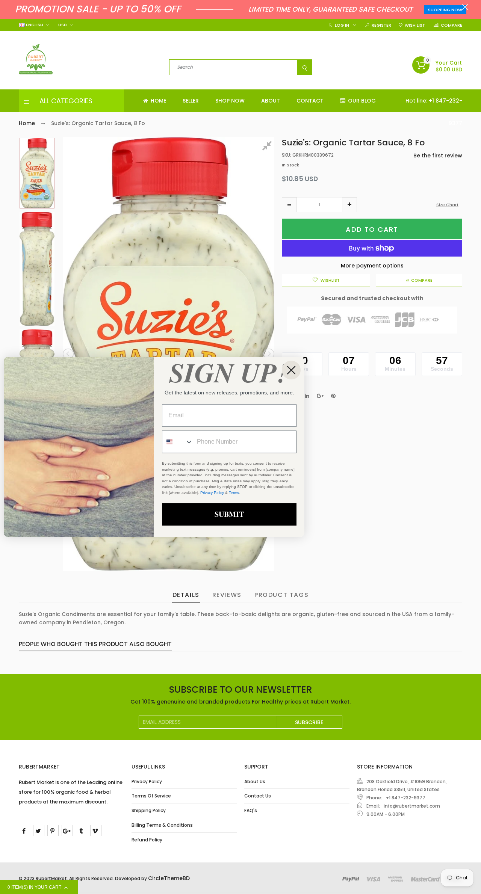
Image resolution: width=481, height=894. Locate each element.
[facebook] (24, 830)
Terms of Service (151, 796)
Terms (234, 493)
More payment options (372, 265)
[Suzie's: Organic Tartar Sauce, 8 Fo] (37, 173)
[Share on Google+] (320, 396)
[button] (289, 204)
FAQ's (250, 810)
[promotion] (465, 8)
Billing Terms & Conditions (162, 825)
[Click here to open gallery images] (268, 147)
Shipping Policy (149, 810)
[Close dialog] (291, 370)
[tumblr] (81, 830)
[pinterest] (53, 830)
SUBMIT (229, 514)
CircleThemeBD (169, 878)
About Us (254, 781)
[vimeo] (95, 830)
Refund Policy (147, 840)
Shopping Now (445, 10)
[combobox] (177, 442)
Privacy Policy (147, 781)
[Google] (67, 830)
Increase (349, 204)
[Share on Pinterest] (333, 396)
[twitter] (38, 830)
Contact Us (257, 796)
